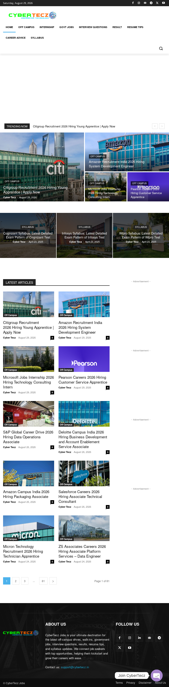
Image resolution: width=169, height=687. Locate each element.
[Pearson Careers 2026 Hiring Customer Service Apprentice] (148, 186)
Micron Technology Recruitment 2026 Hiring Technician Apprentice (23, 551)
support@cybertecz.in (75, 667)
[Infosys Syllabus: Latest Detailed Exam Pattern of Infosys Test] (85, 235)
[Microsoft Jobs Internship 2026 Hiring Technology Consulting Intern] (106, 186)
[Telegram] (151, 3)
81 (43, 581)
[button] (161, 48)
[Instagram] (138, 3)
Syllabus (28, 227)
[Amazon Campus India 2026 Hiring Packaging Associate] (28, 473)
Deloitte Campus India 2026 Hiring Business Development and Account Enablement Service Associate (83, 439)
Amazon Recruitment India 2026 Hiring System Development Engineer (80, 327)
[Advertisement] (114, 14)
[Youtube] (163, 3)
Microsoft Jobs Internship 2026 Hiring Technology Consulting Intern (28, 382)
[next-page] (53, 581)
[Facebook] (132, 3)
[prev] (155, 126)
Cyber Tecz (9, 337)
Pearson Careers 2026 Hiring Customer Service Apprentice (83, 379)
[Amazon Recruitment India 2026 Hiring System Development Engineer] (127, 151)
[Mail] (145, 3)
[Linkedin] (139, 638)
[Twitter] (157, 3)
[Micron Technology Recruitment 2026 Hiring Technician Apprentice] (28, 528)
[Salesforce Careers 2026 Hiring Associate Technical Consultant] (84, 473)
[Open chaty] (157, 675)
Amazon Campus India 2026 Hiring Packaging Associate (26, 494)
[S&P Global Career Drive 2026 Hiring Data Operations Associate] (28, 414)
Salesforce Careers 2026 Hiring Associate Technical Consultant (80, 496)
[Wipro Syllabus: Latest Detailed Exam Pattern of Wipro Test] (141, 235)
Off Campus (12, 181)
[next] (162, 126)
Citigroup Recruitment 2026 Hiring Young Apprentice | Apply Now (74, 126)
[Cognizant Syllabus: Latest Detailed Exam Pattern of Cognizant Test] (28, 235)
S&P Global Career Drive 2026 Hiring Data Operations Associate (28, 436)
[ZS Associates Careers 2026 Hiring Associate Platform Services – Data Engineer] (84, 528)
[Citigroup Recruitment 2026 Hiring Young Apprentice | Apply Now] (42, 166)
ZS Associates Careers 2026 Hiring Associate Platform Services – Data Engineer (82, 551)
